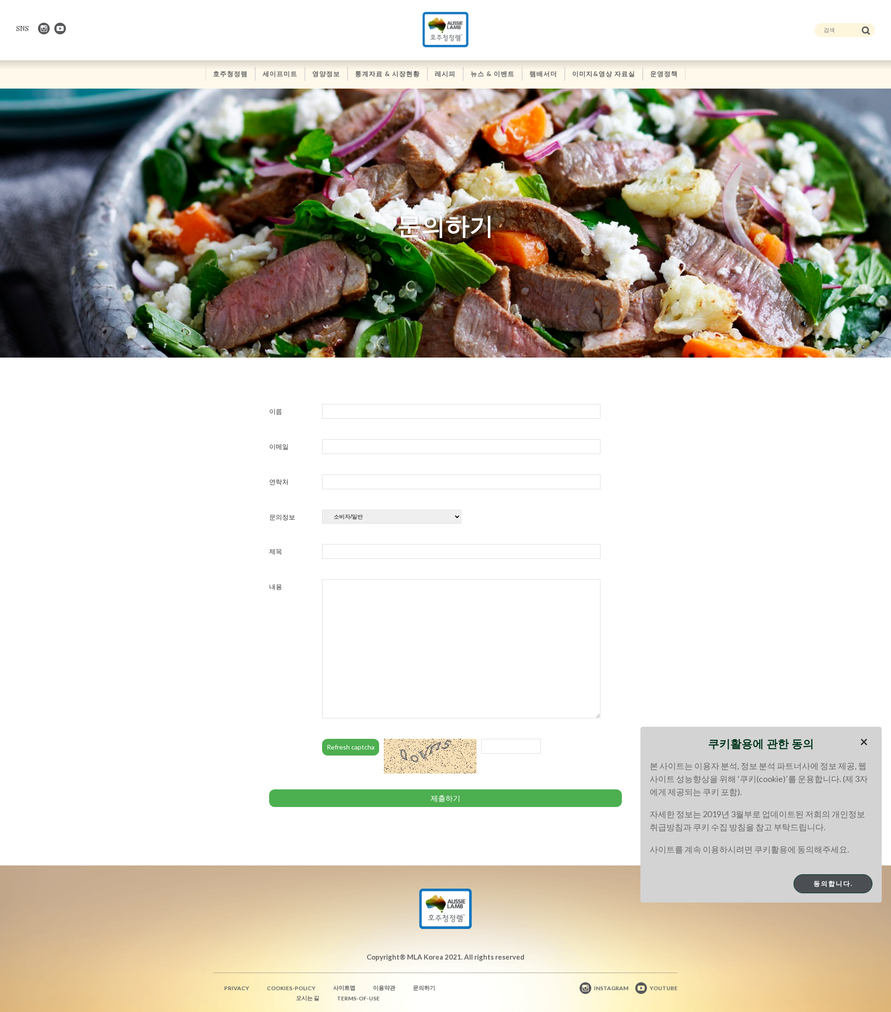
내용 (275, 586)
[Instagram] (44, 28)
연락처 (279, 482)
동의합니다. (833, 883)
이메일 (279, 446)
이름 (275, 411)
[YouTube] (60, 28)
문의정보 (282, 517)
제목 (275, 551)
